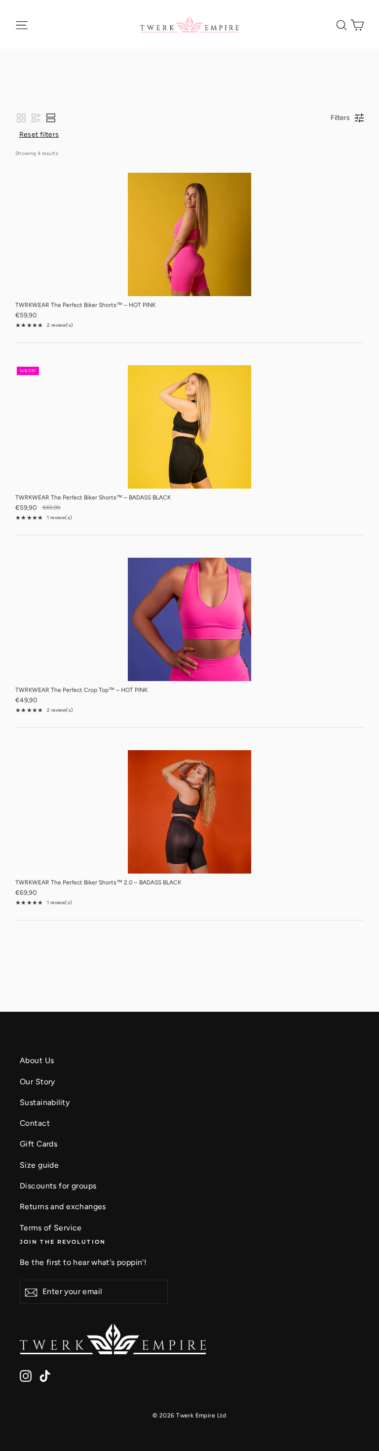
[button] (21, 118)
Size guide (39, 1165)
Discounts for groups (58, 1185)
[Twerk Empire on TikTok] (45, 1375)
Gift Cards (38, 1143)
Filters (340, 118)
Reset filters (39, 134)
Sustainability (45, 1102)
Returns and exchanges (63, 1206)
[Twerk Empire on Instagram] (26, 1375)
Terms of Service (51, 1227)
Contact (35, 1123)
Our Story (37, 1081)
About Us (37, 1060)
